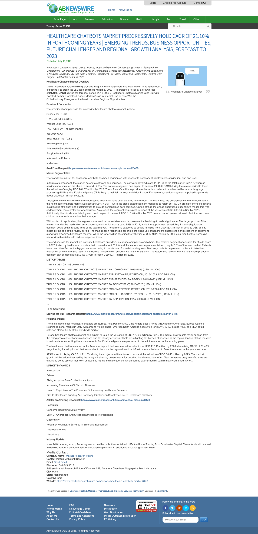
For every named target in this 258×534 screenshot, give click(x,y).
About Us (52, 516)
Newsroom (125, 9)
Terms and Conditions (81, 516)
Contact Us (200, 3)
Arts (75, 19)
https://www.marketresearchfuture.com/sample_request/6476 (103, 168)
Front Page (60, 19)
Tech (169, 19)
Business (89, 19)
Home (111, 9)
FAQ (71, 505)
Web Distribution (113, 512)
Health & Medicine (88, 491)
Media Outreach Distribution (120, 516)
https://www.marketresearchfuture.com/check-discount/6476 (115, 400)
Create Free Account (174, 3)
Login (153, 3)
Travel (183, 19)
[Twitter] (172, 508)
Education (107, 19)
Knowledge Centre (80, 509)
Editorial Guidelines (80, 512)
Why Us (51, 512)
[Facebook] (165, 508)
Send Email (60, 462)
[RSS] (193, 508)
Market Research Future (79, 455)
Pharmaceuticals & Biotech (110, 491)
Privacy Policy (77, 519)
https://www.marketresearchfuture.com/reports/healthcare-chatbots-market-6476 (132, 313)
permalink (162, 491)
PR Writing (110, 519)
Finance (124, 19)
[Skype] (186, 508)
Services (128, 491)
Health (139, 19)
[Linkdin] (179, 508)
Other (196, 19)
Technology (138, 491)
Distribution (110, 509)
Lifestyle (155, 19)
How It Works (54, 509)
